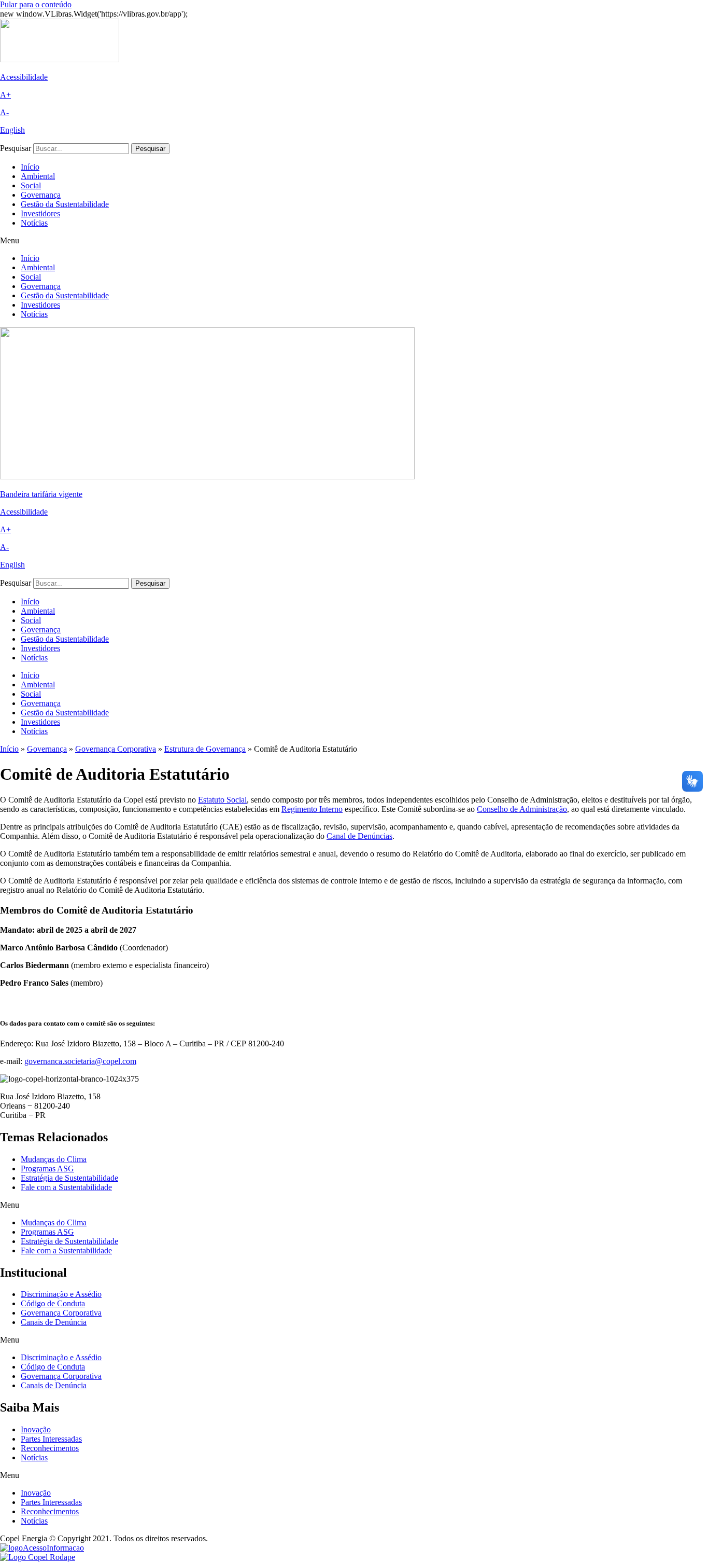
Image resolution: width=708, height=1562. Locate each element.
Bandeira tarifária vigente (41, 494)
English (12, 130)
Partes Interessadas (51, 1438)
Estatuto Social (222, 799)
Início (30, 166)
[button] (354, 240)
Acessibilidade (24, 77)
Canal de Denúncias (359, 836)
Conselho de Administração (522, 809)
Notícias (34, 222)
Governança (41, 194)
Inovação (36, 1429)
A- (4, 112)
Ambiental (38, 176)
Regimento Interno (312, 809)
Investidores (40, 213)
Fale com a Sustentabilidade (66, 1187)
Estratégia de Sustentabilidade (69, 1177)
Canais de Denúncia (54, 1322)
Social (31, 185)
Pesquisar (15, 148)
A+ (5, 94)
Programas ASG (47, 1168)
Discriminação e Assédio (61, 1294)
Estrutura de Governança (205, 748)
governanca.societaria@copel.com (80, 1061)
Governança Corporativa (115, 748)
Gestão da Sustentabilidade (65, 204)
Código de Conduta (53, 1303)
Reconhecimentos (50, 1448)
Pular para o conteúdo (36, 4)
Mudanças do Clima (54, 1159)
